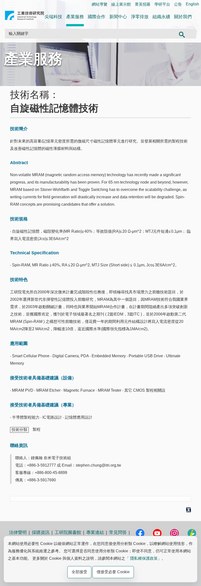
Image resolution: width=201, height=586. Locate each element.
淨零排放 (140, 16)
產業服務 (75, 16)
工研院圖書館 (68, 532)
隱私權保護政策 (144, 558)
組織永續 (161, 16)
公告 (178, 4)
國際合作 (96, 16)
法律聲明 (18, 532)
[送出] (181, 34)
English (192, 4)
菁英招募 (143, 4)
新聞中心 (118, 16)
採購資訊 (41, 532)
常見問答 (118, 532)
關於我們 (183, 16)
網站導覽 (99, 4)
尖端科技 (53, 16)
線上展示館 (121, 4)
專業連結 (95, 532)
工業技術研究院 (24, 16)
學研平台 (162, 4)
